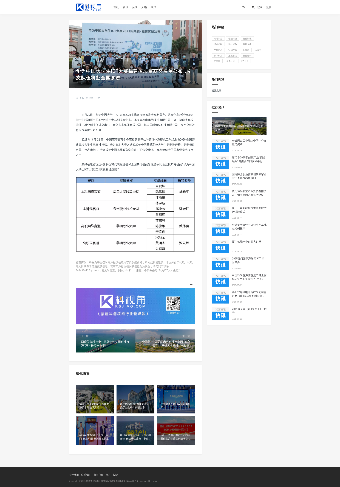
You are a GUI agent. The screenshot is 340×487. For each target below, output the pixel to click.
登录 (260, 7)
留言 (108, 474)
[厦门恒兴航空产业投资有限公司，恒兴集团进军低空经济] (220, 198)
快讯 (116, 7)
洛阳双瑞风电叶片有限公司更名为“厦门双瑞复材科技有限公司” (249, 295)
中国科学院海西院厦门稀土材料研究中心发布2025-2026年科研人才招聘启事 (249, 279)
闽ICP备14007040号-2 (128, 481)
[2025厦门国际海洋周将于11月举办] (220, 265)
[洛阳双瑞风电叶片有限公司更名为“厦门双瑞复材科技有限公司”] (220, 299)
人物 (144, 7)
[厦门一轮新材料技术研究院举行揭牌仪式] (220, 215)
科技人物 (247, 44)
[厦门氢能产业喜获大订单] (220, 249)
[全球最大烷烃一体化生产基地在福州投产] (220, 232)
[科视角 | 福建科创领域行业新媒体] (88, 7)
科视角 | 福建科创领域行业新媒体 (102, 481)
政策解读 (232, 55)
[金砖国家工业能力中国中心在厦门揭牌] (220, 147)
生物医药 (218, 50)
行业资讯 (247, 38)
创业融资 (247, 55)
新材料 (258, 50)
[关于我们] (135, 305)
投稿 (115, 474)
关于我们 (74, 474)
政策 (153, 7)
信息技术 (230, 61)
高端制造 (218, 38)
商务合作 (98, 474)
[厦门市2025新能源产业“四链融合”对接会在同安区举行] (220, 164)
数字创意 (218, 55)
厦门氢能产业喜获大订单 (246, 241)
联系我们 (86, 474)
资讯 (125, 7)
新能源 (246, 50)
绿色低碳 (218, 44)
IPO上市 (244, 61)
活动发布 (232, 50)
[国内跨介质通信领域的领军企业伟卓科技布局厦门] (220, 181)
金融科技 (232, 38)
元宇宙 (217, 61)
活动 (134, 7)
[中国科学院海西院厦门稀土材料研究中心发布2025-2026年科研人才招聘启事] (220, 282)
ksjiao (154, 481)
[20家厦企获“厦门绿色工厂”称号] (220, 316)
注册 (268, 7)
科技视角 (232, 44)
